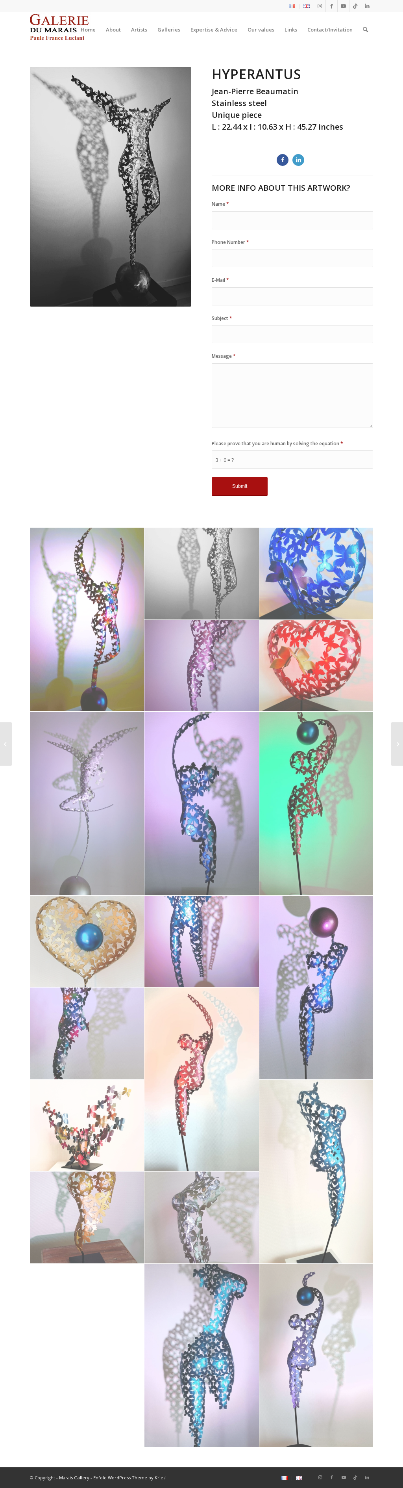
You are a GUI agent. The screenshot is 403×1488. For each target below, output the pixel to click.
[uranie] (87, 620)
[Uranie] (6, 744)
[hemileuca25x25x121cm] (316, 988)
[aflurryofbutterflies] (87, 1126)
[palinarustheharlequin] (87, 1033)
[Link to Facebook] (331, 6)
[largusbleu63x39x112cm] (201, 942)
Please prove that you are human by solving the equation (277, 443)
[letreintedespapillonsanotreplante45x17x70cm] (87, 942)
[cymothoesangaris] (201, 1080)
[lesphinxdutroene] (201, 666)
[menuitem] (292, 6)
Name (220, 204)
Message (224, 356)
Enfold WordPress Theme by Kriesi (129, 1478)
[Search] (365, 29)
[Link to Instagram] (319, 6)
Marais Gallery (74, 1478)
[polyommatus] (201, 1356)
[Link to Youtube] (343, 6)
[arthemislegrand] (316, 1172)
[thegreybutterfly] (201, 1217)
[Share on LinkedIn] (298, 160)
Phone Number (230, 242)
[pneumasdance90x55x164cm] (87, 804)
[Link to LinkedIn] (367, 6)
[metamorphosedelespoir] (316, 666)
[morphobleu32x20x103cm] (201, 804)
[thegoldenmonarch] (87, 1217)
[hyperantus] (201, 573)
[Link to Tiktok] (355, 6)
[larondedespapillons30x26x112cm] (316, 804)
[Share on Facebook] (282, 160)
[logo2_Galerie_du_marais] (60, 29)
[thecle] (316, 1356)
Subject (222, 318)
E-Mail (220, 280)
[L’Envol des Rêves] (397, 744)
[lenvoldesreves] (316, 573)
